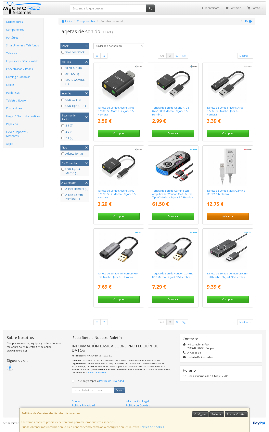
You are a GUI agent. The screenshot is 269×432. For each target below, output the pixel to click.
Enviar (119, 390)
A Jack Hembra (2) (76, 189)
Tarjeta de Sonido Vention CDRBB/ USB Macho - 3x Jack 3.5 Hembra (227, 275)
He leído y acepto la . (100, 381)
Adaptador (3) (74, 153)
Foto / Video (14, 108)
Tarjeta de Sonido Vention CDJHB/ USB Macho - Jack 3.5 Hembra (118, 275)
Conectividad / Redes (19, 69)
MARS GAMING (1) (75, 82)
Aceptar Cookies (236, 414)
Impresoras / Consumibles (23, 61)
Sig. (184, 55)
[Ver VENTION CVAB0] (173, 166)
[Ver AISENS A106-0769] (173, 83)
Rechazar (216, 414)
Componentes (15, 29)
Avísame (227, 216)
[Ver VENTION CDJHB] (118, 249)
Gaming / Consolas (18, 77)
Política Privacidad (83, 405)
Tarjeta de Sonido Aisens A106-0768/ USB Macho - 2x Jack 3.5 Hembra (116, 111)
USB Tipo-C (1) (75, 106)
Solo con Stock (74, 52)
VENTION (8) (73, 68)
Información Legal (137, 401)
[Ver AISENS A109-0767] (118, 166)
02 (176, 55)
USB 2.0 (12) (73, 100)
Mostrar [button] (244, 55)
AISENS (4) (72, 74)
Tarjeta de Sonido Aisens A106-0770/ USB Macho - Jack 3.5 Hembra (225, 111)
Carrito (256, 8)
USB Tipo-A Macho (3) (72, 171)
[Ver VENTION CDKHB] (173, 249)
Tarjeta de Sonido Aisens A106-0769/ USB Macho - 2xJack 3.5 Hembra (171, 111)
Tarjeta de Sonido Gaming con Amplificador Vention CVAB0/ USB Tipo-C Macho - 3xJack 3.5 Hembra (172, 194)
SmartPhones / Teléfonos (22, 45)
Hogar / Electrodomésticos (23, 116)
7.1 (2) (69, 138)
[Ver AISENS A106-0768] (118, 83)
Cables (10, 85)
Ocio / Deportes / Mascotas (17, 134)
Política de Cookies (152, 427)
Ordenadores (14, 22)
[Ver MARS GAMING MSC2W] (227, 166)
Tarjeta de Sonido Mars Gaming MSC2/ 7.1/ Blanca (226, 192)
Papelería (12, 124)
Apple (9, 144)
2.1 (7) (69, 125)
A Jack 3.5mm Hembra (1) (74, 196)
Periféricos (13, 92)
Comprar (118, 133)
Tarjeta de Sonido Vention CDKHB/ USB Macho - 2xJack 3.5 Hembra (172, 275)
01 (170, 55)
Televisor (12, 53)
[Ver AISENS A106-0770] (227, 83)
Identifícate (211, 8)
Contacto (235, 8)
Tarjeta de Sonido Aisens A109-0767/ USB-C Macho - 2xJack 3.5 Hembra (117, 194)
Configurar (200, 414)
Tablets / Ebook (16, 100)
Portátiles (12, 37)
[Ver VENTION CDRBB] (227, 249)
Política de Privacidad (97, 372)
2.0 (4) (69, 131)
